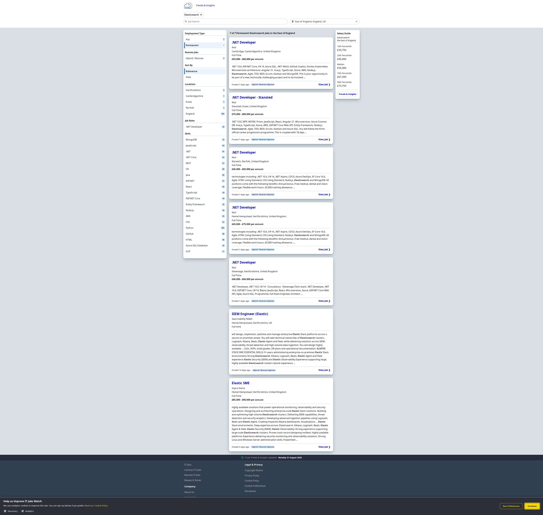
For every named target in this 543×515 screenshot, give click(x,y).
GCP (205, 251)
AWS (205, 216)
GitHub (205, 233)
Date (188, 77)
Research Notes (192, 480)
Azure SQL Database (205, 245)
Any (205, 39)
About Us (189, 492)
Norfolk (205, 107)
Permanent (205, 45)
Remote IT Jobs (192, 475)
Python (205, 227)
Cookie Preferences (255, 485)
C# (205, 169)
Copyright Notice (254, 470)
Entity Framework (205, 204)
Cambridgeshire (205, 96)
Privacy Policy (252, 475)
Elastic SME (241, 383)
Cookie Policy (252, 480)
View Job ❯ (324, 84)
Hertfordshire (205, 90)
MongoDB (205, 139)
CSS (205, 222)
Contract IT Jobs (192, 469)
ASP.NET (205, 180)
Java (205, 174)
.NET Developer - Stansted (252, 97)
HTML (205, 239)
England (205, 113)
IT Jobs (187, 464)
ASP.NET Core (205, 198)
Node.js (205, 210)
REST (205, 163)
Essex (205, 101)
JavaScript (205, 145)
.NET (205, 151)
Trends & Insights (205, 5)
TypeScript (205, 192)
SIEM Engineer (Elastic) (250, 314)
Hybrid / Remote (205, 58)
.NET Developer (205, 126)
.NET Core (205, 157)
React (205, 186)
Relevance (191, 71)
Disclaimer (250, 491)
